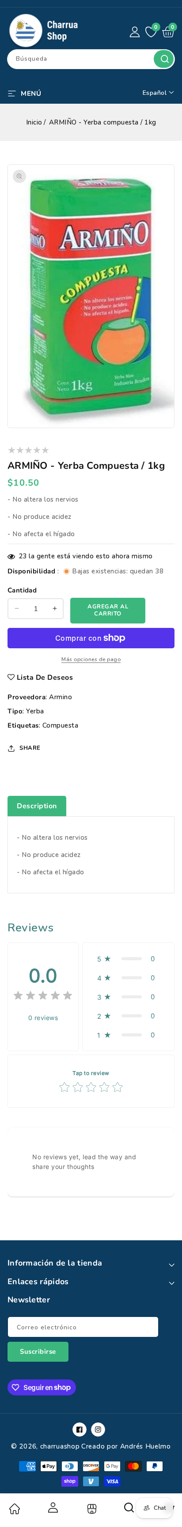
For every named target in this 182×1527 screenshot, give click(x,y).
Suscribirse (38, 1351)
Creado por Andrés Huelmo (126, 1446)
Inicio (34, 122)
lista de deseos (45, 677)
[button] (24, 93)
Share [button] (30, 748)
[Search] (129, 1510)
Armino (60, 697)
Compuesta (60, 725)
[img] (43, 996)
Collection (90, 1508)
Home (14, 1508)
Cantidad (22, 590)
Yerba (35, 711)
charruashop (60, 1446)
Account (52, 1507)
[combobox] (91, 59)
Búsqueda (164, 59)
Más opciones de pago (91, 659)
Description (37, 806)
